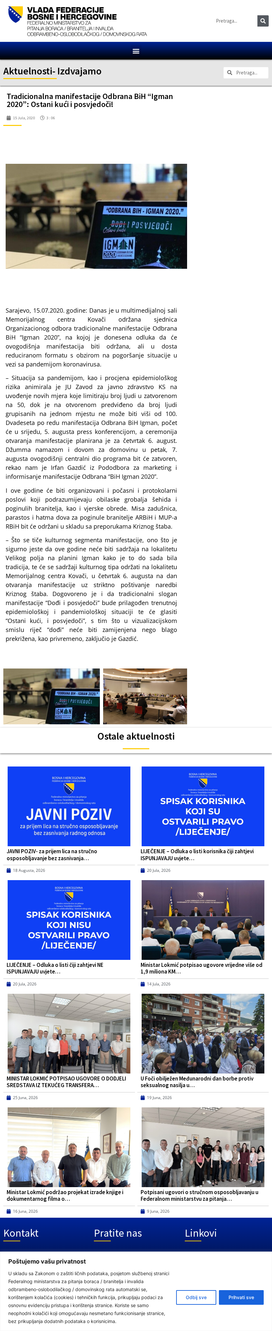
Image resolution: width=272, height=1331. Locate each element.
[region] (136, 1291)
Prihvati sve (241, 1297)
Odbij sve (196, 1297)
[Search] (263, 21)
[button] (136, 50)
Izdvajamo (79, 70)
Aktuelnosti (27, 70)
